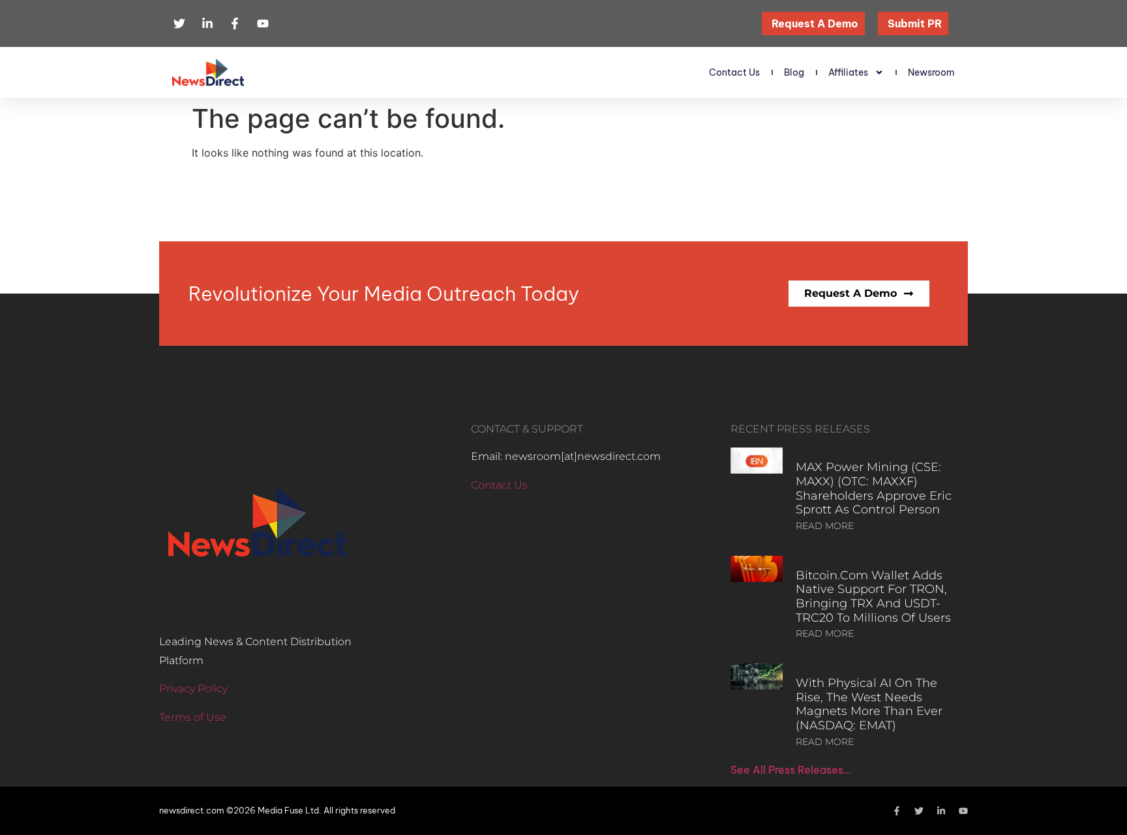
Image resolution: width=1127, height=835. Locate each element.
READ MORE (825, 526)
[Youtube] (963, 810)
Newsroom (931, 72)
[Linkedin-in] (941, 810)
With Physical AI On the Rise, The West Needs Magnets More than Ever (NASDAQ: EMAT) (869, 704)
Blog (794, 72)
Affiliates (848, 72)
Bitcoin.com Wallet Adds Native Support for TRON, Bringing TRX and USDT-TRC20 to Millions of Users (873, 596)
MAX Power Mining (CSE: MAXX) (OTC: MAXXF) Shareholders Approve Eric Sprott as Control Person (874, 488)
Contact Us (734, 72)
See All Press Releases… (790, 769)
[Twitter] (919, 810)
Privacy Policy (193, 688)
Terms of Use (192, 717)
